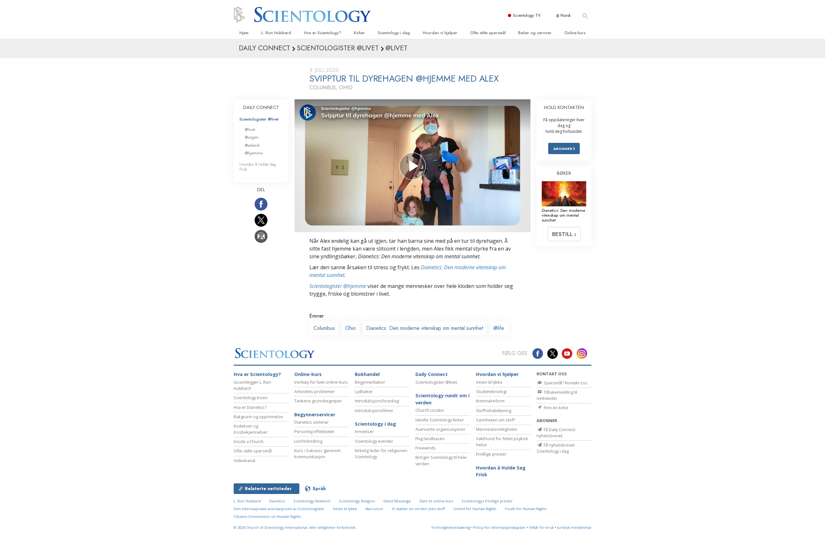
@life (498, 328)
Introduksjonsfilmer (374, 410)
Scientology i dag (394, 33)
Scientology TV (527, 15)
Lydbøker (364, 391)
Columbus (324, 328)
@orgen (251, 137)
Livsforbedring (308, 441)
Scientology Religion (357, 501)
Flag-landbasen (430, 438)
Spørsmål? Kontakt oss (565, 383)
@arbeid (252, 145)
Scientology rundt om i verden (442, 399)
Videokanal (244, 460)
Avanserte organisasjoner (440, 429)
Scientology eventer (374, 441)
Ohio (350, 328)
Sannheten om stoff (495, 420)
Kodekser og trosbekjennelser (250, 429)
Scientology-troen (251, 397)
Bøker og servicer (534, 33)
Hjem (243, 33)
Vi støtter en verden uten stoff (418, 508)
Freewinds (425, 448)
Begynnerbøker (370, 382)
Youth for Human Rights (526, 508)
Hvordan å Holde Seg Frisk (257, 166)
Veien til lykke (489, 382)
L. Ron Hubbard (276, 33)
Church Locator (429, 410)
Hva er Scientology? (322, 33)
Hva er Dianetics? (250, 407)
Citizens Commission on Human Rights (267, 516)
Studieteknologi (491, 391)
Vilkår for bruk (541, 527)
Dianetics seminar (311, 422)
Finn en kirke (555, 407)
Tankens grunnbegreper (318, 401)
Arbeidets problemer (314, 391)
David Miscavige (397, 501)
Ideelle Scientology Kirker (439, 420)
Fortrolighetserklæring (451, 527)
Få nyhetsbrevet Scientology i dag (556, 448)
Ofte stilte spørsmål (488, 33)
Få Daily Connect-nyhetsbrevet (556, 433)
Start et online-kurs (436, 501)
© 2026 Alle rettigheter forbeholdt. (295, 527)
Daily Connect (431, 374)
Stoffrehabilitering (493, 410)
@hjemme (254, 153)
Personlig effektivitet (314, 431)
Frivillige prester (491, 454)
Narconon (374, 508)
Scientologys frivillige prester (487, 501)
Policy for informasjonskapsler (499, 527)
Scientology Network (311, 501)
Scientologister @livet (258, 119)
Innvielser (364, 431)
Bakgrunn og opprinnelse (258, 417)
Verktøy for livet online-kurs (321, 382)
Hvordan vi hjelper (440, 33)
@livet (250, 129)
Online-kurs (575, 33)
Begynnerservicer (314, 414)
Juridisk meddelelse (574, 527)
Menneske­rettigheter (497, 429)
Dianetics (277, 501)
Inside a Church (249, 441)
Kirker (359, 33)
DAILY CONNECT (261, 107)
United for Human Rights (474, 508)
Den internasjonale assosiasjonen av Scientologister (279, 508)
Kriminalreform (490, 401)
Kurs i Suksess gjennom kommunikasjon (317, 453)
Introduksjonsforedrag (377, 401)
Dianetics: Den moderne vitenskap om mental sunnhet (424, 328)
